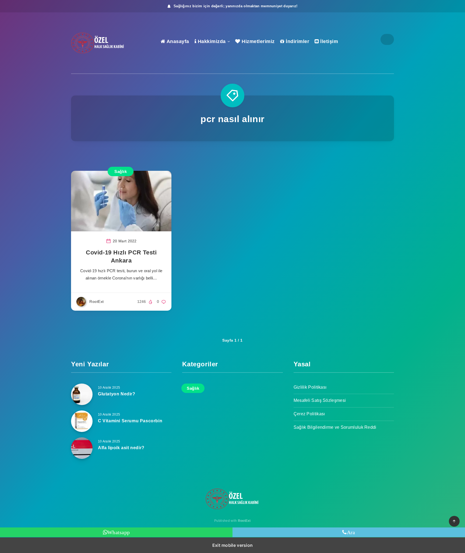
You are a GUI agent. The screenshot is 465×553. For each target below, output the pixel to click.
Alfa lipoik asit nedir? (121, 447)
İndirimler (296, 41)
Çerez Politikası (309, 414)
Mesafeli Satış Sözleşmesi (320, 400)
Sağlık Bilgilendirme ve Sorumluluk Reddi (335, 427)
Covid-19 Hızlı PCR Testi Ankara (121, 256)
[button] (454, 521)
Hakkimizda (211, 41)
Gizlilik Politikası (310, 387)
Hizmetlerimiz (257, 41)
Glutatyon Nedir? (116, 394)
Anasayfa (177, 41)
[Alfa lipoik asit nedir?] (82, 448)
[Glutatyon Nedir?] (82, 394)
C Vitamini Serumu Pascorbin (130, 421)
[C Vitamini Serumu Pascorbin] (82, 421)
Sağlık (120, 171)
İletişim (328, 41)
